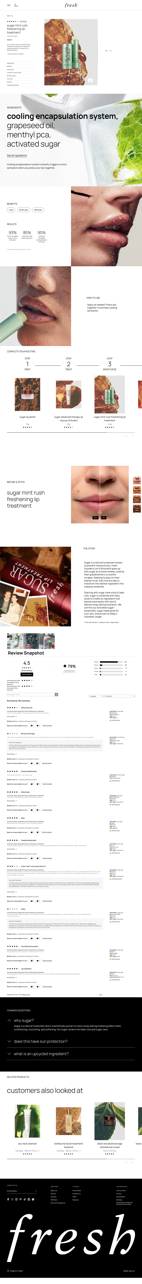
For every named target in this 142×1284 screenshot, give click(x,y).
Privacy (119, 1194)
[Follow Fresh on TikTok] (25, 1199)
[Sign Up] (35, 1191)
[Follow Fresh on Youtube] (29, 1199)
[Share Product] (90, 80)
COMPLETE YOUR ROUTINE (14, 72)
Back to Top (26, 994)
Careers (53, 1197)
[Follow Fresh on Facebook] (8, 1199)
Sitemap (119, 1200)
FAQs (74, 1197)
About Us (54, 1190)
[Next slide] (132, 436)
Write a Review (27, 674)
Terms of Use (121, 1190)
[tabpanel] (71, 52)
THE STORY (10, 79)
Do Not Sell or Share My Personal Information (124, 1203)
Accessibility (120, 1197)
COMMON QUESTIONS (13, 85)
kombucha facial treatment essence (68, 1145)
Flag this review (47, 725)
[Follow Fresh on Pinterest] (20, 1199)
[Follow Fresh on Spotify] (33, 1199)
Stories (53, 1194)
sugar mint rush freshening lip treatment (110, 418)
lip (12, 15)
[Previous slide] (126, 436)
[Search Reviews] (56, 694)
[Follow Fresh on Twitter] (12, 1199)
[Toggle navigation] (8, 5)
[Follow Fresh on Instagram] (16, 1199)
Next (101, 995)
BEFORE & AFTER (11, 76)
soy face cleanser (27, 1143)
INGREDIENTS (10, 63)
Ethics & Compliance (58, 1203)
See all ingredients (17, 155)
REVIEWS (9, 82)
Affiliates (54, 1200)
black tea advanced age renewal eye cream (109, 1145)
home (8, 15)
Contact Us (77, 1194)
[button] (27, 1151)
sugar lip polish (28, 416)
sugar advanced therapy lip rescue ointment (68, 418)
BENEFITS (9, 66)
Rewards (76, 1200)
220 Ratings (23, 21)
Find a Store (77, 1190)
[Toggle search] (16, 5)
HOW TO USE (10, 69)
